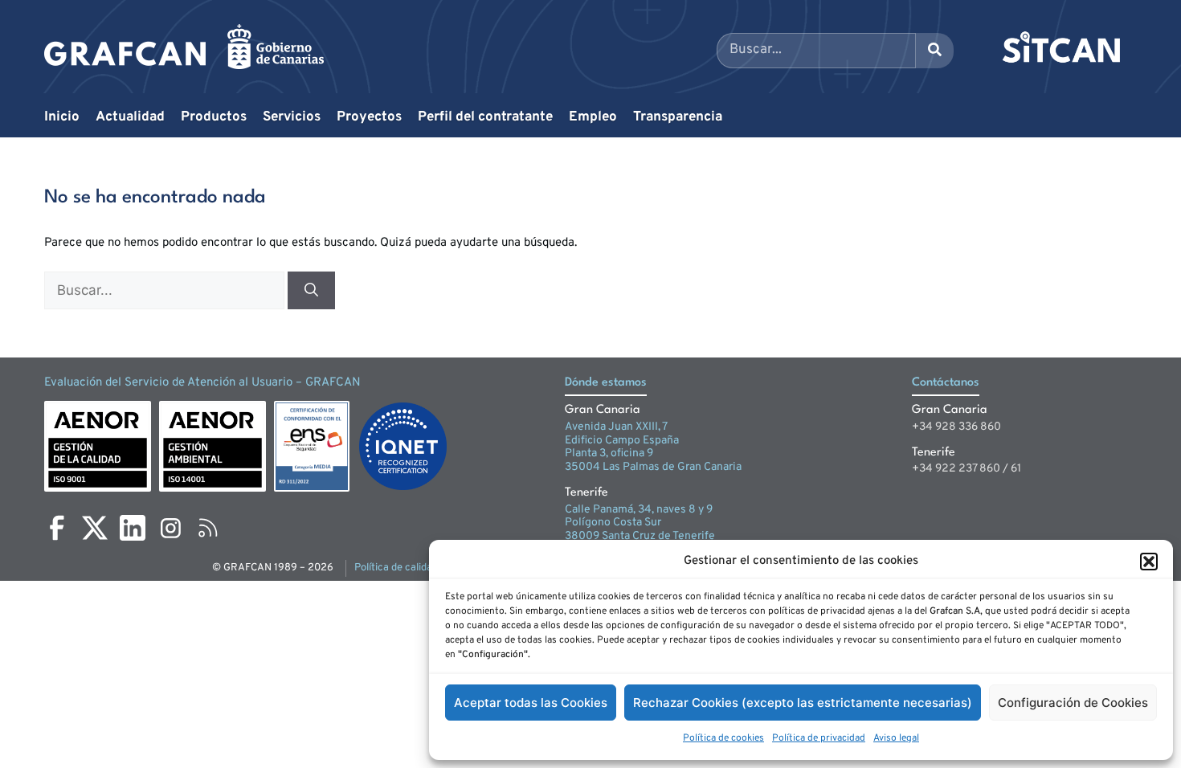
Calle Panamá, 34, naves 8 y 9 (639, 510)
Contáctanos (945, 383)
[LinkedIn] (132, 528)
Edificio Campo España (622, 440)
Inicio (62, 117)
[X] (95, 528)
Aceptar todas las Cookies (530, 702)
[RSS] (208, 528)
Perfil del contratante (485, 117)
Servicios (292, 117)
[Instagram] (170, 528)
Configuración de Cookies (1073, 702)
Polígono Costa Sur (613, 522)
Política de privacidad (818, 738)
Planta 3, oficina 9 (609, 453)
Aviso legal (896, 738)
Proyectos (369, 117)
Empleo (593, 117)
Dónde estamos (606, 383)
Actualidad (130, 117)
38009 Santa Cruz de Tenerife (640, 536)
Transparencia (677, 117)
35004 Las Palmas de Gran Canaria (653, 467)
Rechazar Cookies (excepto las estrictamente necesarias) (802, 702)
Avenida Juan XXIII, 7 (616, 427)
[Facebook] (57, 528)
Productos (214, 117)
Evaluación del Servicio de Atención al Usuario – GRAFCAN (202, 382)
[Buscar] (311, 291)
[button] (1149, 562)
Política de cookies (723, 738)
